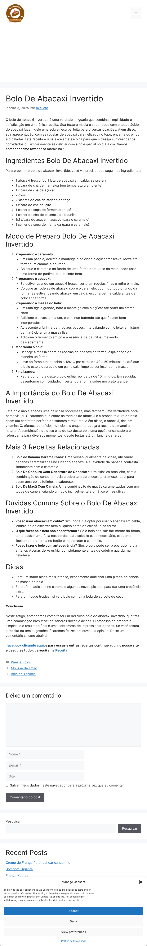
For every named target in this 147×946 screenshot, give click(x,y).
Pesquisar (13, 821)
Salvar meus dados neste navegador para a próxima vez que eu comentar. (67, 785)
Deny (73, 921)
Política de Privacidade (73, 940)
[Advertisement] (73, 55)
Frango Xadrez (17, 876)
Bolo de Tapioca (23, 674)
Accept (74, 911)
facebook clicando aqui (25, 645)
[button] (141, 882)
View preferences (73, 932)
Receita (61, 650)
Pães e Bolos (21, 662)
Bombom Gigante (19, 869)
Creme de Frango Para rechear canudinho (38, 863)
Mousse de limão (24, 668)
